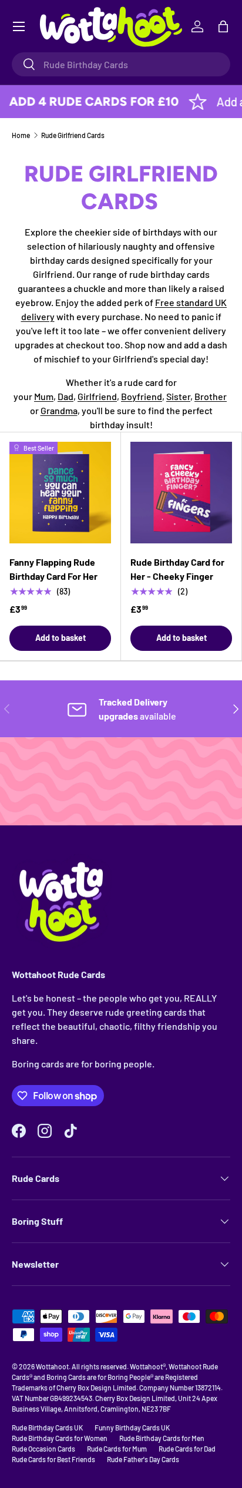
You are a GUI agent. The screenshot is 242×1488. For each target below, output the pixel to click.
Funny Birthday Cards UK (132, 1427)
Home (21, 135)
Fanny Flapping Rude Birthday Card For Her (53, 569)
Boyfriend (141, 396)
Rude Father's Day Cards (143, 1459)
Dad (65, 396)
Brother (210, 396)
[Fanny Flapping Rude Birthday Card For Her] (60, 492)
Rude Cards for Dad (187, 1449)
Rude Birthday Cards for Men (161, 1438)
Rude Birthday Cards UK (47, 1427)
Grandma (59, 410)
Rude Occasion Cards (43, 1449)
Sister (178, 396)
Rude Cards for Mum (117, 1449)
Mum (43, 396)
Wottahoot (52, 1366)
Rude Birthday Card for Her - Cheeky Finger (177, 569)
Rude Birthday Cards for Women (59, 1438)
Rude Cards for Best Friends (53, 1459)
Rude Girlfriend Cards (73, 135)
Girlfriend (97, 396)
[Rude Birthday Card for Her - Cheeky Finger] (181, 492)
